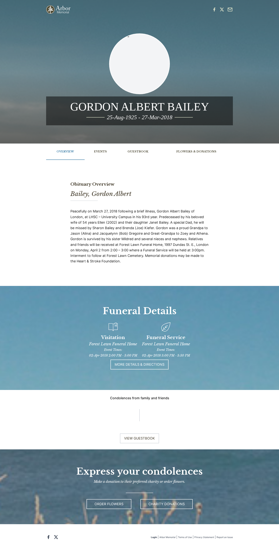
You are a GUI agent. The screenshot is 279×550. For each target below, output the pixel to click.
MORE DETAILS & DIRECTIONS (139, 364)
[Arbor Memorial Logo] (58, 9)
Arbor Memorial (167, 537)
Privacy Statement (204, 537)
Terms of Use (185, 537)
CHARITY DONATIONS (166, 504)
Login (154, 537)
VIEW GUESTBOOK (139, 438)
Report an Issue (225, 537)
